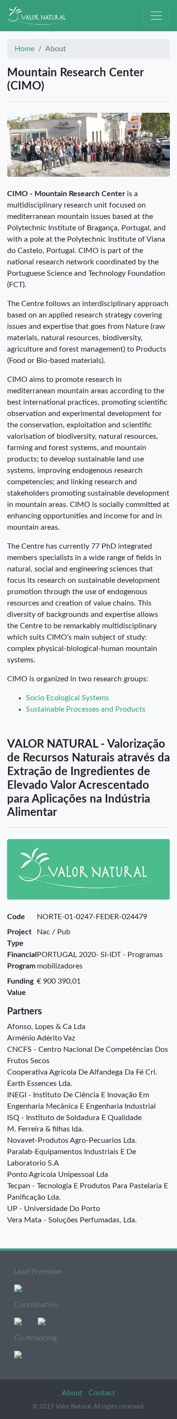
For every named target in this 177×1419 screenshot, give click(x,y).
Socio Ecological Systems (67, 698)
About (73, 1393)
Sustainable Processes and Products (85, 709)
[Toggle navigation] (156, 15)
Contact (101, 1393)
